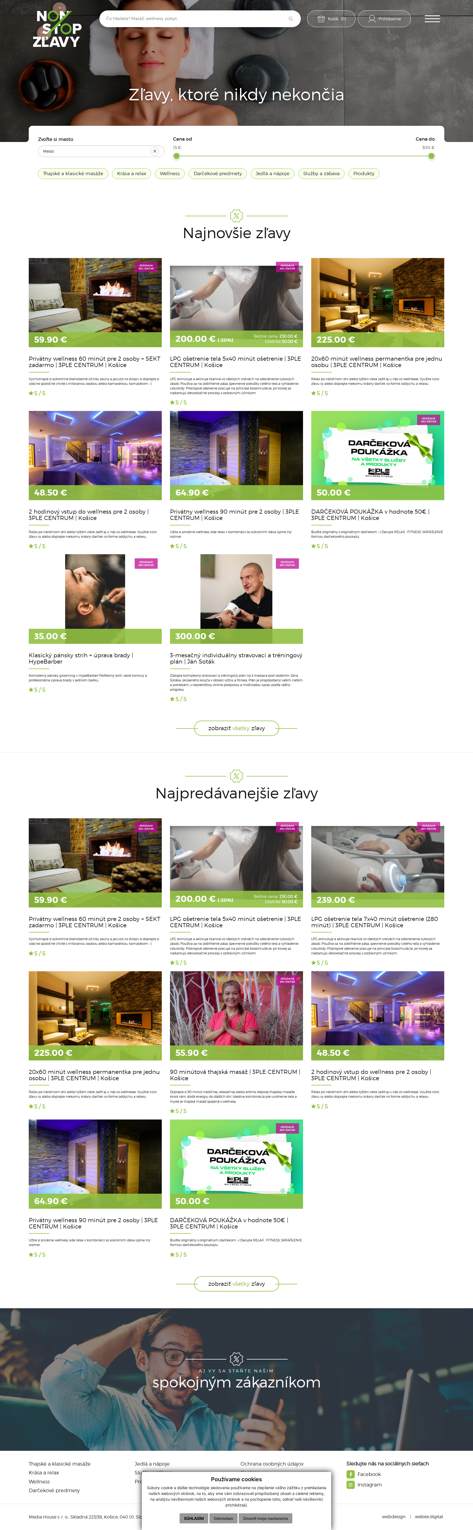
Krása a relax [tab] (131, 173)
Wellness (39, 1482)
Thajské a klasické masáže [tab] (73, 173)
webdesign (394, 1516)
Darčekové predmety (54, 1490)
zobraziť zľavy (236, 728)
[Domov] (57, 28)
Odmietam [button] (223, 1518)
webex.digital (429, 1516)
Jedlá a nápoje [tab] (272, 173)
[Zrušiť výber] (155, 151)
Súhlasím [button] (194, 1518)
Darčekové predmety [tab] (218, 173)
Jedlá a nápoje (152, 1464)
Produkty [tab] (363, 173)
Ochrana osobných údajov (272, 1464)
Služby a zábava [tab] (321, 173)
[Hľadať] (291, 19)
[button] (432, 18)
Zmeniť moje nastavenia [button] (265, 1518)
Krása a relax (44, 1472)
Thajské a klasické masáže (60, 1464)
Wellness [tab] (170, 173)
